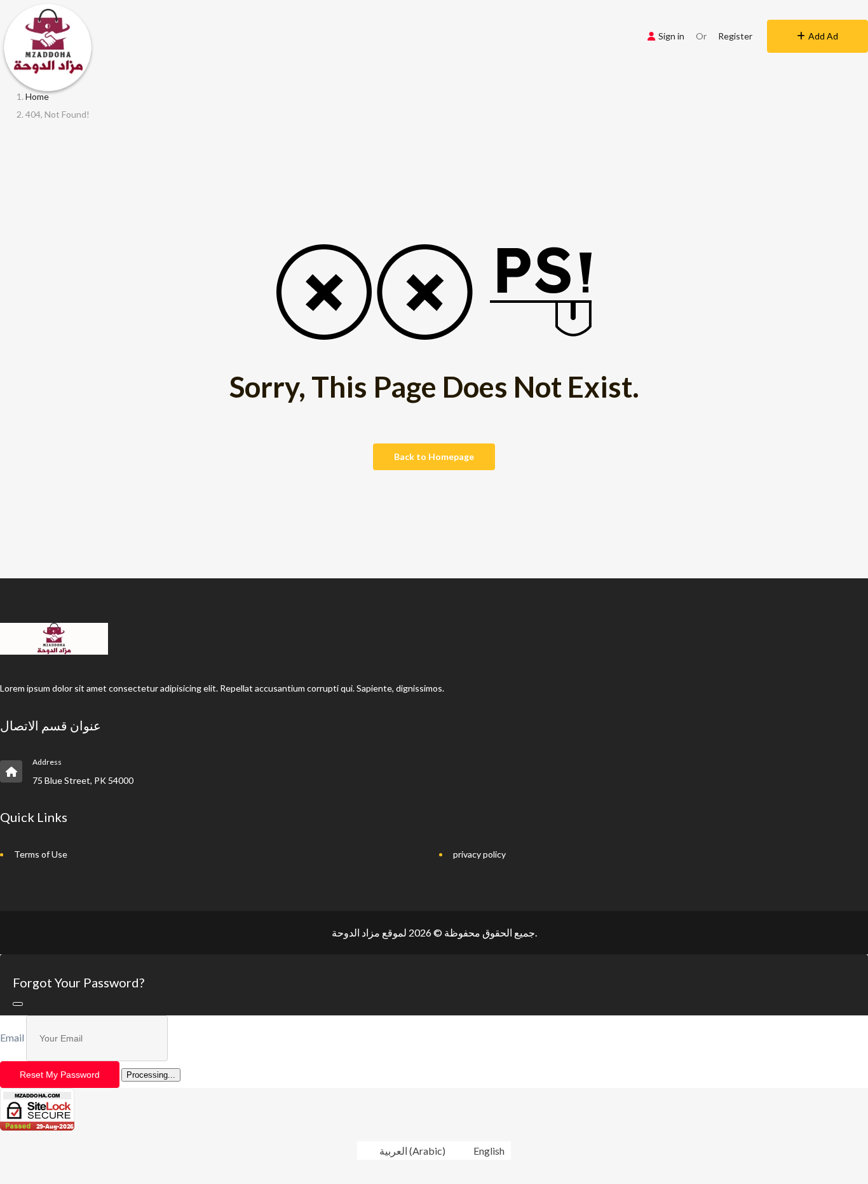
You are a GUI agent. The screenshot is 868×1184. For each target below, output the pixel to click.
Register (735, 36)
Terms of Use (40, 854)
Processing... (150, 1075)
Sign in (671, 36)
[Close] (18, 1004)
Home (37, 96)
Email (12, 1037)
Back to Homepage (434, 456)
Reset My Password (60, 1074)
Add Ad (823, 36)
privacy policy (479, 854)
